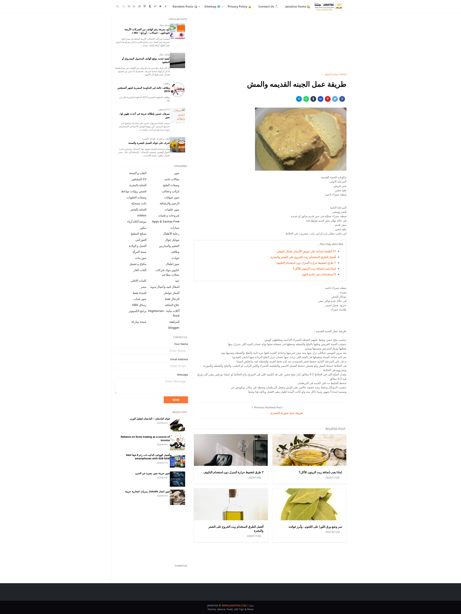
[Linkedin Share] (320, 99)
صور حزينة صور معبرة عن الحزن (152, 473)
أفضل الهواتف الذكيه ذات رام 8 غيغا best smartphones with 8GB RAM (148, 456)
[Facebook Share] (342, 99)
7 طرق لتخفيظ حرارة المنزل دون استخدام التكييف (306, 263)
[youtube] (129, 6)
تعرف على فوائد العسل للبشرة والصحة (149, 143)
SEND (176, 400)
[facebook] (165, 6)
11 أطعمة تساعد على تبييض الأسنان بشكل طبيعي (306, 251)
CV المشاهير (164, 109)
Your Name (181, 344)
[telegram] (155, 6)
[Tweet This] (335, 99)
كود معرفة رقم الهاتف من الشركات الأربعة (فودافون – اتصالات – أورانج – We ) (147, 31)
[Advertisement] (270, 42)
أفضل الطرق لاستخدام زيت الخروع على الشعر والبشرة (303, 257)
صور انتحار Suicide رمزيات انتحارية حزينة (147, 491)
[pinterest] (144, 6)
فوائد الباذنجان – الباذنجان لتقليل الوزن (150, 418)
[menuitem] (298, 6)
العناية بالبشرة (148, 138)
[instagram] (139, 6)
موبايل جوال (164, 25)
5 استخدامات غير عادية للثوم (319, 274)
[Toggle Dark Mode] (124, 6)
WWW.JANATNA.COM (234, 605)
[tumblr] (150, 6)
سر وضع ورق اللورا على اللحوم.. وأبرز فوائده (315, 527)
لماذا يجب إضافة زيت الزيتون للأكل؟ (314, 269)
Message (182, 374)
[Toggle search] (117, 6)
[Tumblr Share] (313, 99)
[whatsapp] (134, 6)
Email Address (179, 359)
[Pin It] (328, 99)
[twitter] (160, 6)
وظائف (167, 83)
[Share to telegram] (299, 99)
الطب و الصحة (163, 138)
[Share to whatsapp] (306, 99)
